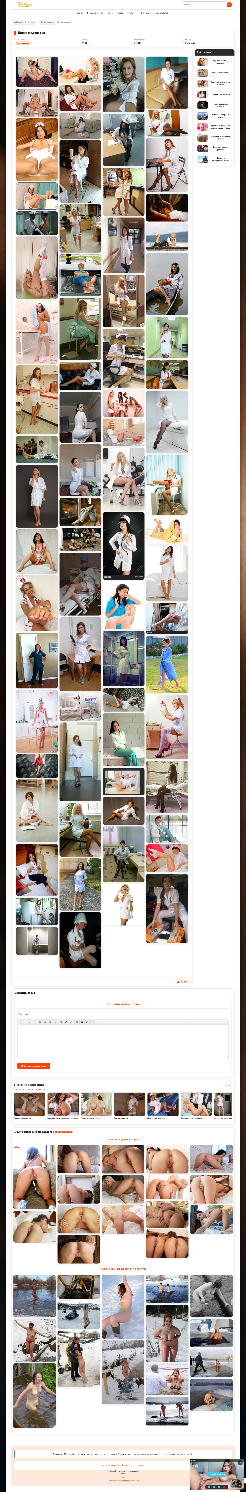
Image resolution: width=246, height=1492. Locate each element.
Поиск (128, 1465)
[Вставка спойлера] (92, 1022)
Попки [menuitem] (110, 13)
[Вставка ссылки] (61, 1022)
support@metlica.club (130, 1480)
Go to (222, 1474)
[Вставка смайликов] (55, 1022)
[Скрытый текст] (77, 1022)
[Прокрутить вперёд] (229, 1085)
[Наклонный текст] (25, 1022)
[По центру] (45, 1022)
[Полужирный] (20, 1022)
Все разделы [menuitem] (162, 13)
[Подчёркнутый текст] (29, 1022)
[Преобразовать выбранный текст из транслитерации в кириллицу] (87, 1022)
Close (211, 1474)
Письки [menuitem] (120, 13)
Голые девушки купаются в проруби (123, 1268)
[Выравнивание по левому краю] (40, 1022)
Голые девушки (22, 43)
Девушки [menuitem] (145, 13)
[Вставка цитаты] (82, 1022)
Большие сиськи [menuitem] (95, 13)
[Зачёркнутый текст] (34, 1022)
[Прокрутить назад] (222, 1085)
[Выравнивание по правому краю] (50, 1022)
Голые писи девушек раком (123, 1139)
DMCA (141, 1465)
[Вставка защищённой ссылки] (66, 1022)
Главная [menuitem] (79, 13)
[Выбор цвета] (71, 1022)
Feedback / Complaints (110, 1465)
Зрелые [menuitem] (131, 13)
